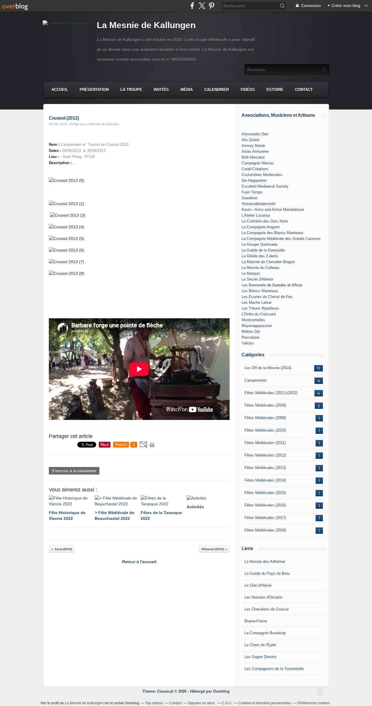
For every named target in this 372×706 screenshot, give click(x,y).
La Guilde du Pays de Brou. (267, 573)
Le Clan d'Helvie (257, 585)
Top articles (154, 703)
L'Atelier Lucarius (256, 215)
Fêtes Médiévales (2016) (265, 505)
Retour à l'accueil (139, 561)
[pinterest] (211, 5)
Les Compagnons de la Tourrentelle (274, 669)
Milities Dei (251, 331)
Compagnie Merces (258, 163)
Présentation (94, 89)
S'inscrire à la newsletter (74, 470)
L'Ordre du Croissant (259, 314)
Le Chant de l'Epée (260, 645)
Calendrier (216, 89)
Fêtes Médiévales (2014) (265, 480)
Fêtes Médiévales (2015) (265, 493)
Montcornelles (253, 320)
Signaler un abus (202, 703)
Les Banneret (253, 285)
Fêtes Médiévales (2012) (265, 455)
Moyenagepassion (257, 326)
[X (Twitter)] (201, 5)
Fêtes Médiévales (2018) (265, 530)
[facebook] (192, 5)
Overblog (221, 691)
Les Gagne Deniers (260, 657)
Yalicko (248, 343)
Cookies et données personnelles (264, 703)
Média (186, 89)
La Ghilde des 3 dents (260, 256)
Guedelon (249, 198)
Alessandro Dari (255, 134)
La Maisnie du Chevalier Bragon (268, 262)
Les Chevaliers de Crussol (266, 609)
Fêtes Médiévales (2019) (265, 405)
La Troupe (131, 89)
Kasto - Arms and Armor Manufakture (273, 209)
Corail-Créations (255, 169)
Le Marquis (251, 273)
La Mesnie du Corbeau (260, 267)
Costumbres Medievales (262, 175)
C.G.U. (227, 703)
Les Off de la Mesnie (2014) (267, 368)
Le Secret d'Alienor (257, 279)
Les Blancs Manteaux (260, 291)
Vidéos (247, 89)
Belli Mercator (253, 157)
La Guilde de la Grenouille (263, 250)
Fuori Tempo (252, 192)
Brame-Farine (255, 621)
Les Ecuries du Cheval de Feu (267, 296)
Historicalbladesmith (259, 204)
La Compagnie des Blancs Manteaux (272, 233)
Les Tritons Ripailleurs (260, 308)
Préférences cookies (314, 703)
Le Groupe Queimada (259, 244)
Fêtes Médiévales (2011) (265, 443)
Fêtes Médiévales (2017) (265, 517)
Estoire (275, 89)
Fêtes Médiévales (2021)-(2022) (271, 393)
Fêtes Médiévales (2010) (265, 430)
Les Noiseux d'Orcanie (263, 597)
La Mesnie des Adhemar (264, 561)
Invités (161, 89)
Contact (304, 89)
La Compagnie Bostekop (265, 633)
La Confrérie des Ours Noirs (265, 221)
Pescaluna (250, 337)
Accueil (59, 89)
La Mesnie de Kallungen (146, 25)
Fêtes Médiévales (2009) (265, 418)
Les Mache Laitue (256, 302)
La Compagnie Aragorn (261, 227)
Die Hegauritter (254, 180)
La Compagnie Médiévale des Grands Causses (281, 238)
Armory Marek (253, 145)
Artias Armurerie (255, 151)
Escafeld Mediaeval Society (265, 186)
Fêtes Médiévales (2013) (265, 468)
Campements (255, 380)
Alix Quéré (250, 140)
